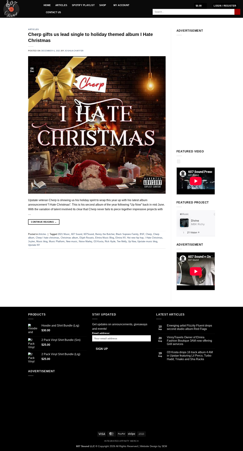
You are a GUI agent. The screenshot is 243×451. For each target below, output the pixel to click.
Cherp (149, 234)
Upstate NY (34, 245)
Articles (61, 5)
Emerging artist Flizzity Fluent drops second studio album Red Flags (189, 327)
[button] (200, 6)
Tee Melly (122, 241)
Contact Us (53, 12)
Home (47, 5)
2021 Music (64, 234)
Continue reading (44, 222)
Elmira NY (120, 237)
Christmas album (69, 237)
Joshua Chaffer (74, 51)
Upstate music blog (147, 241)
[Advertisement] (195, 91)
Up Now (132, 241)
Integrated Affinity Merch (121, 441)
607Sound (89, 234)
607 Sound (76, 234)
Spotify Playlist (83, 5)
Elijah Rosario (87, 237)
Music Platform (57, 241)
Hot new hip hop (135, 237)
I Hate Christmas (153, 237)
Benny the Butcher (104, 234)
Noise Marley (85, 241)
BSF (142, 234)
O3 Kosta (98, 241)
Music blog (41, 241)
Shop (102, 5)
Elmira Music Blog (104, 237)
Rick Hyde (110, 241)
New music (71, 241)
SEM (164, 446)
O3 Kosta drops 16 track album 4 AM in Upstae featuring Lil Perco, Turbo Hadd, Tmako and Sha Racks (190, 355)
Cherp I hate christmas (47, 237)
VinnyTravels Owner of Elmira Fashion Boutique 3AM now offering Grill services (189, 341)
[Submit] (237, 12)
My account (121, 5)
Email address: (101, 333)
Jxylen (31, 241)
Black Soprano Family (127, 234)
